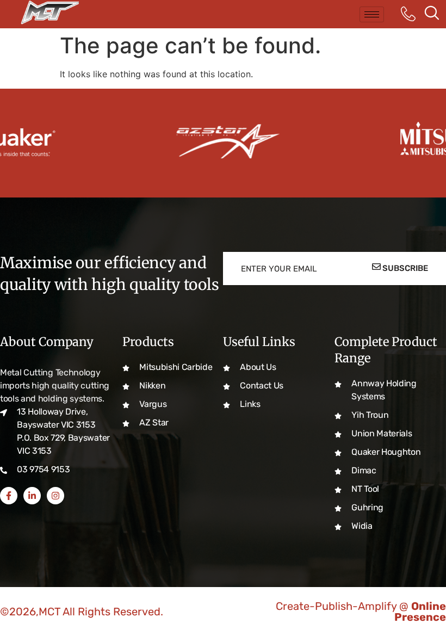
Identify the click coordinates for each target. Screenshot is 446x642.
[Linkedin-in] (32, 495)
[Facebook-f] (8, 495)
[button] (432, 14)
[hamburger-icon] (372, 14)
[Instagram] (55, 495)
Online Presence (420, 612)
